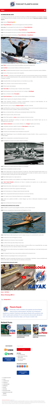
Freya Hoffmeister (8, 24)
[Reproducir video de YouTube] (24, 277)
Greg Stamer (30, 35)
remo (15, 117)
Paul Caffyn (6, 88)
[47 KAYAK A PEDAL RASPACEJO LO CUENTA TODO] (40, 329)
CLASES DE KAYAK (7, 377)
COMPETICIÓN (6, 380)
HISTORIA (7, 292)
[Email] (25, 366)
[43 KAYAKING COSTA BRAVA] (8, 329)
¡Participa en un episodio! (9, 359)
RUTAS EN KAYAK (6, 390)
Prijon (4, 65)
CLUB (4, 379)
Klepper (28, 123)
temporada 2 (7, 299)
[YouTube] (22, 366)
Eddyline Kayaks (20, 105)
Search (23, 349)
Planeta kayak (15, 307)
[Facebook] (18, 366)
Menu (2, 10)
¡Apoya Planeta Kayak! (23, 373)
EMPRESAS (5, 385)
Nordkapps (31, 91)
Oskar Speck (25, 126)
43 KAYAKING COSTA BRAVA (6, 335)
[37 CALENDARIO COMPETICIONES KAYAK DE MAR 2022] (24, 329)
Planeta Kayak (10, 22)
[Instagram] (20, 366)
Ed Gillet (5, 67)
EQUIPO (4, 387)
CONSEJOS (5, 382)
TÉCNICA (5, 395)
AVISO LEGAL (20, 356)
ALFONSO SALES (21, 354)
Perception (16, 93)
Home (2, 292)
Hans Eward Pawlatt (8, 182)
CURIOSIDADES (6, 384)
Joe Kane (6, 75)
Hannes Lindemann (8, 123)
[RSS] (27, 366)
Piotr (5, 70)
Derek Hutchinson (8, 96)
